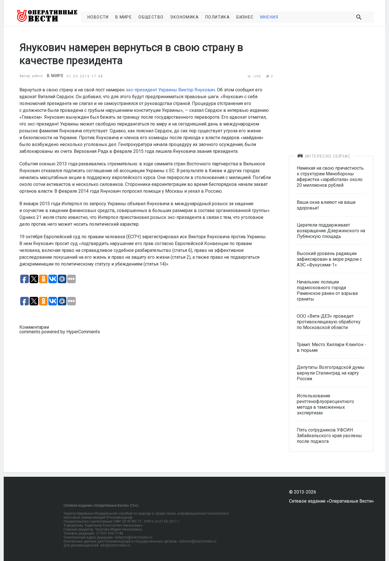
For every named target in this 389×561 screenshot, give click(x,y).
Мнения (269, 17)
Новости (98, 17)
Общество (150, 17)
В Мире (123, 17)
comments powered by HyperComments (59, 331)
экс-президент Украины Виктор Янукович (170, 90)
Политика (217, 17)
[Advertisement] (331, 86)
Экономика (184, 17)
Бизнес (244, 17)
